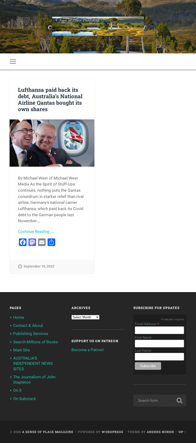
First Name (143, 337)
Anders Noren (160, 432)
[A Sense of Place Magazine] (98, 27)
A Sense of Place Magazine (47, 432)
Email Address (147, 324)
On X (17, 390)
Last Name (143, 350)
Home (18, 317)
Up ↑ (182, 432)
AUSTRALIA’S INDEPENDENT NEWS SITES (33, 363)
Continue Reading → (36, 231)
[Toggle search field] (183, 61)
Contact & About (28, 325)
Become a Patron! (87, 349)
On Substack (24, 398)
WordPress (112, 432)
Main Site (21, 350)
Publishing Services (30, 333)
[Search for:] (159, 401)
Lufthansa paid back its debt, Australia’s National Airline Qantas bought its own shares (50, 99)
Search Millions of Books (35, 342)
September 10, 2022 (39, 266)
